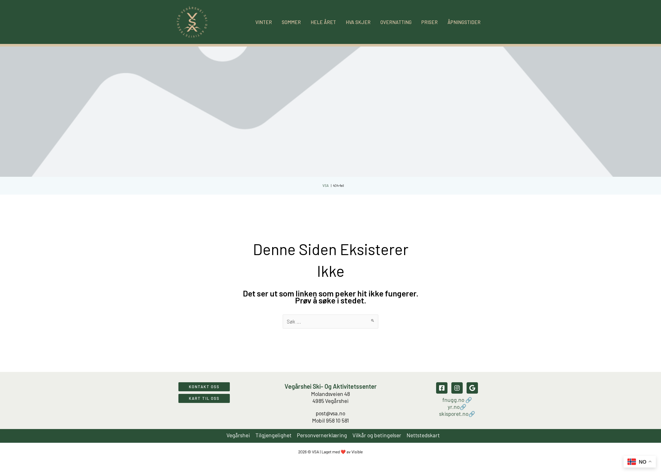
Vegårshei (238, 435)
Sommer (291, 22)
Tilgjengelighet (273, 435)
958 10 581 (337, 420)
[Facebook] (441, 388)
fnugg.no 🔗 (457, 399)
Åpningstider (464, 22)
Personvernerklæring (322, 435)
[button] (204, 386)
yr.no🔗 (457, 406)
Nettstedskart (423, 435)
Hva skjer (358, 22)
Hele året (323, 22)
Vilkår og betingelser (376, 435)
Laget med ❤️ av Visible (342, 451)
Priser (429, 22)
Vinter (263, 22)
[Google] (472, 388)
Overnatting (396, 22)
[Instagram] (457, 388)
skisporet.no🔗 (457, 413)
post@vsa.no (330, 413)
